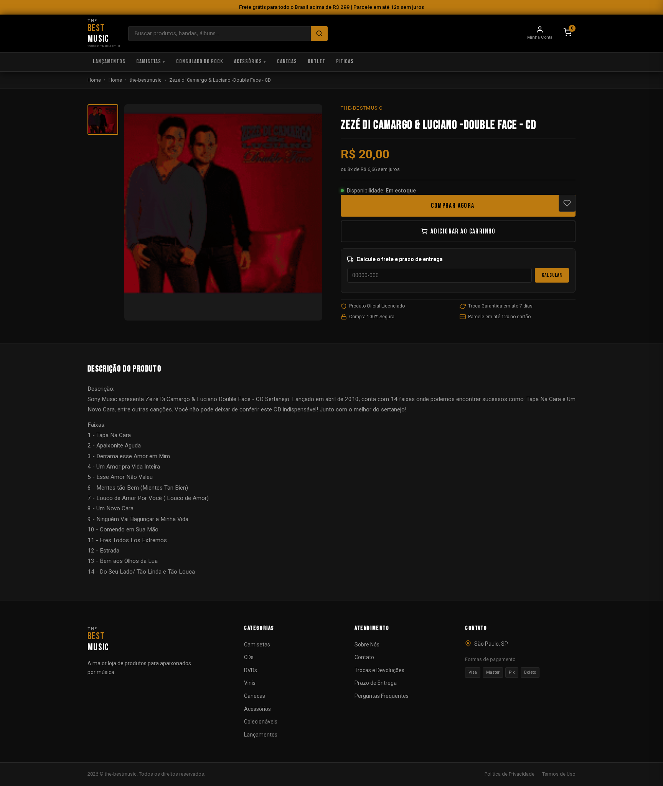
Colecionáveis (260, 722)
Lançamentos (109, 61)
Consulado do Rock (199, 61)
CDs (249, 657)
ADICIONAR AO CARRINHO (463, 231)
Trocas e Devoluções (379, 670)
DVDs (250, 670)
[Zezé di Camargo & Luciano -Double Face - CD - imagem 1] (102, 119)
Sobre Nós (367, 644)
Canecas (287, 61)
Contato (364, 657)
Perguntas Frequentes (382, 696)
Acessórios (248, 61)
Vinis (250, 683)
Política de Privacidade (509, 774)
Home (94, 80)
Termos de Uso (559, 774)
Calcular (552, 275)
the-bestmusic (146, 80)
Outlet (316, 61)
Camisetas (148, 61)
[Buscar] (319, 33)
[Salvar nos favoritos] (567, 203)
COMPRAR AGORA (452, 206)
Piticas (345, 61)
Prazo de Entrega (376, 683)
